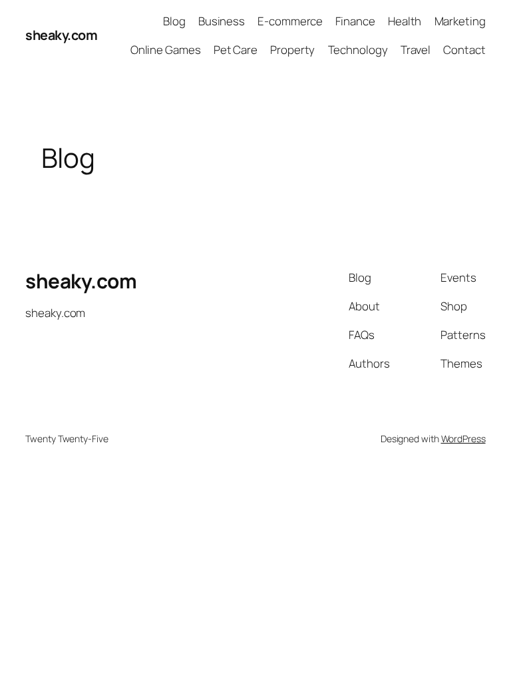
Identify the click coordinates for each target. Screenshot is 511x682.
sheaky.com (61, 35)
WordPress (463, 438)
